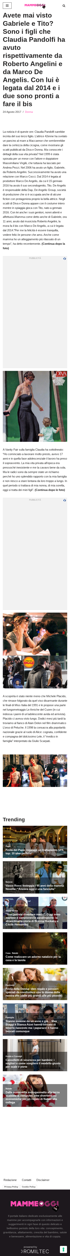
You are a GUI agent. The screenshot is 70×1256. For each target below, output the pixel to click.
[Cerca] (64, 5)
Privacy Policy (11, 1186)
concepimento (54, 1228)
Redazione (10, 1180)
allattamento (25, 1232)
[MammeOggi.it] (35, 6)
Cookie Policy (28, 1186)
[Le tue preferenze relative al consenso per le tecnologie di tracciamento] (63, 1249)
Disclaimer (42, 1180)
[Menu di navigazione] (7, 5)
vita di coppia (52, 1236)
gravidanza (9, 1232)
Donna (29, 111)
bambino (53, 1232)
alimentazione (33, 1236)
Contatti (26, 1180)
